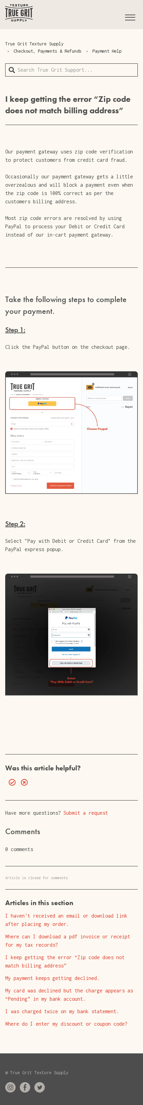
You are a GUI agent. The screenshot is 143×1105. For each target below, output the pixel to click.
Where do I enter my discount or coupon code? (66, 1024)
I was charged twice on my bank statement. (62, 1011)
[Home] (19, 12)
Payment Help (106, 51)
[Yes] (10, 782)
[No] (22, 782)
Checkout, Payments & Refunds (48, 51)
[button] (130, 16)
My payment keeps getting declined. (52, 978)
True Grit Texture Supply (34, 43)
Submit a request (86, 813)
